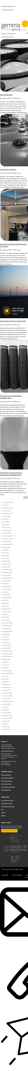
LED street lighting (6, 775)
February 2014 (7, 670)
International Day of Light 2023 (13, 321)
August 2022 (6, 581)
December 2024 (7, 508)
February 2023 (7, 564)
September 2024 (8, 513)
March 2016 (6, 620)
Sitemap (3, 815)
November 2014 (7, 654)
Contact (3, 812)
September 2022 (8, 578)
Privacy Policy (5, 875)
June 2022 (6, 584)
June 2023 (6, 553)
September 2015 (8, 631)
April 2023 (6, 558)
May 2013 (6, 679)
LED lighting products (7, 803)
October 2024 (7, 511)
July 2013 (6, 676)
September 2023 (8, 544)
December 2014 (7, 651)
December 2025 (7, 502)
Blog (2, 809)
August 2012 (6, 704)
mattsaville (5, 98)
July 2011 (5, 724)
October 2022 (7, 575)
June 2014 (6, 665)
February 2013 (7, 687)
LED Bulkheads (6, 95)
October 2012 (7, 699)
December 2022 (7, 569)
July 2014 (6, 662)
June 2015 (6, 637)
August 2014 (6, 659)
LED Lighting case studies (8, 806)
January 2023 (7, 567)
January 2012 (7, 713)
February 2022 (7, 586)
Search (25, 497)
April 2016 (6, 617)
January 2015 (7, 648)
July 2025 (6, 505)
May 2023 (6, 555)
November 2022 (7, 572)
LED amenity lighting (6, 781)
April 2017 (6, 603)
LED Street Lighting (8, 169)
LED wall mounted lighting (8, 787)
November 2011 (7, 715)
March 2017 (6, 606)
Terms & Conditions (17, 875)
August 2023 (6, 547)
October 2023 (7, 541)
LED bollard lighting (6, 784)
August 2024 (6, 516)
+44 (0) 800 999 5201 (7, 10)
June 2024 (6, 522)
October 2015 (7, 628)
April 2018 (6, 592)
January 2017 (7, 612)
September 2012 (8, 701)
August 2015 (6, 634)
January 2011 (6, 729)
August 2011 (6, 721)
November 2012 (7, 696)
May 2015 (6, 640)
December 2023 (7, 536)
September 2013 (8, 673)
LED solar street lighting (7, 778)
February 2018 (7, 597)
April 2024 (6, 525)
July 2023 (6, 550)
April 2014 (6, 668)
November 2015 (7, 626)
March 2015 (6, 642)
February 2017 (7, 609)
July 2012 (6, 707)
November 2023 (7, 539)
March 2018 (6, 595)
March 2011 (6, 727)
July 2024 (6, 519)
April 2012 (6, 710)
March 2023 (6, 561)
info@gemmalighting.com (8, 6)
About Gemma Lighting (7, 800)
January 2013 (7, 690)
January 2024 (7, 533)
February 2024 (7, 530)
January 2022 (7, 589)
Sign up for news (9, 830)
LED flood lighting (5, 790)
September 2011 (7, 718)
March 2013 (6, 684)
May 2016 (6, 614)
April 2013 (6, 682)
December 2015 (7, 623)
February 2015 (7, 645)
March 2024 (6, 527)
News (18, 98)
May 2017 (6, 600)
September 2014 (8, 656)
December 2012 (7, 693)
